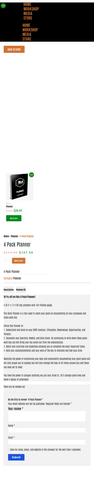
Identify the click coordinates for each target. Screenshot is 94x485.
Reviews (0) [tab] (21, 289)
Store (28, 18)
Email (11, 437)
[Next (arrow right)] (12, 483)
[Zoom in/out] (4, 479)
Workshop (31, 9)
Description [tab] (9, 289)
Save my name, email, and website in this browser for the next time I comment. (45, 449)
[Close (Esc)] (29, 479)
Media (28, 13)
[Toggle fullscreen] (12, 479)
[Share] (21, 479)
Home (27, 4)
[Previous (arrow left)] (4, 483)
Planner (14, 236)
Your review (15, 408)
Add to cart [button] (14, 218)
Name (11, 425)
